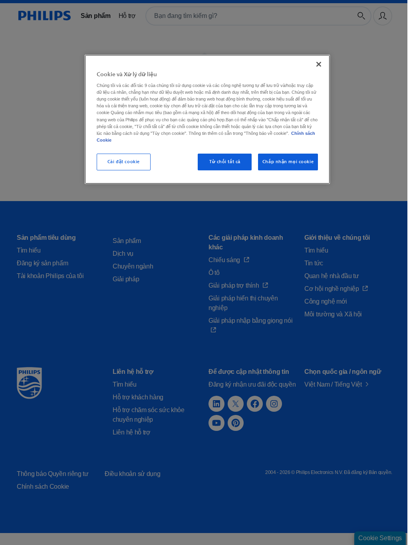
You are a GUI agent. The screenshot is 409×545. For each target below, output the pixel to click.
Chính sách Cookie (243, 140)
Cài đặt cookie (122, 162)
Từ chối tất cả (220, 162)
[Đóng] (314, 64)
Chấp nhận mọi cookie (283, 162)
